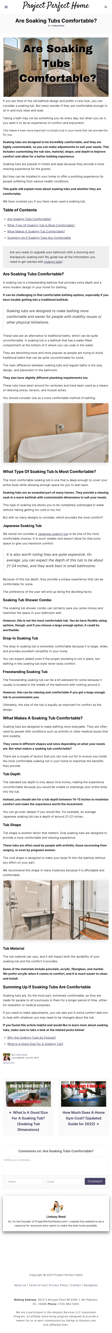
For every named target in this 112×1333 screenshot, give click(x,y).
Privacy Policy (58, 1285)
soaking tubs (53, 261)
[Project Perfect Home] (56, 4)
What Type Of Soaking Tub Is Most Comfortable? (41, 225)
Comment (95, 1181)
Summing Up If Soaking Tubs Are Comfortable (39, 237)
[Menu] (6, 7)
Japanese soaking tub (53, 534)
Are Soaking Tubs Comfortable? (29, 219)
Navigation (91, 1285)
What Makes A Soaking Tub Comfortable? (36, 231)
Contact (76, 1285)
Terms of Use (38, 1285)
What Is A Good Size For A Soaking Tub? (35, 1044)
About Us (20, 1285)
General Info (8, 1063)
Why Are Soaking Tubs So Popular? (31, 1037)
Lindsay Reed (57, 25)
